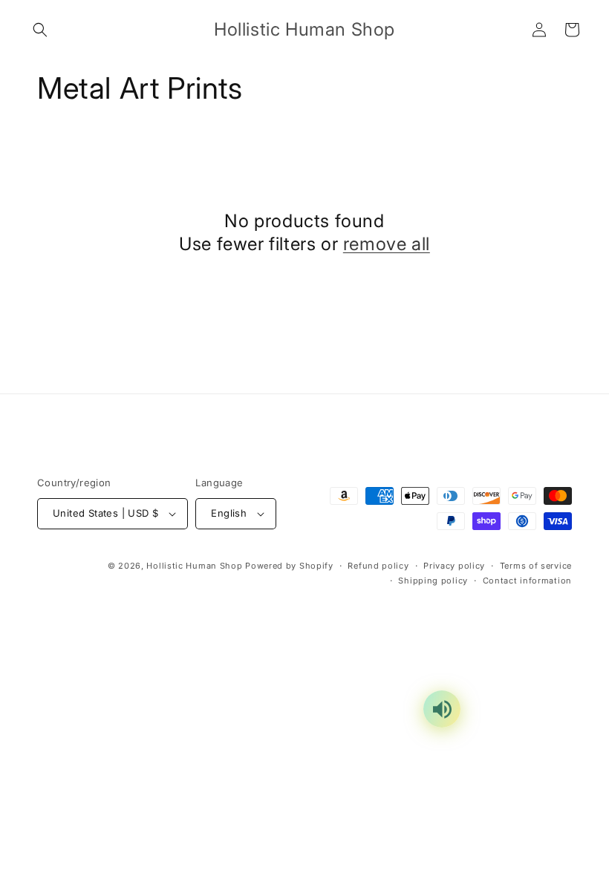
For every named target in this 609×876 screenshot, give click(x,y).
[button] (40, 29)
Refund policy (378, 565)
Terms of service (536, 565)
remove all (386, 244)
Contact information (527, 580)
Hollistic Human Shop (194, 565)
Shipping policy (433, 580)
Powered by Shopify (289, 565)
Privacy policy (454, 565)
